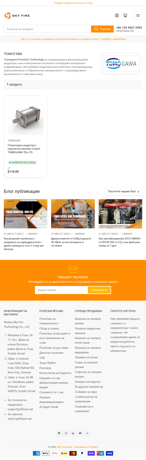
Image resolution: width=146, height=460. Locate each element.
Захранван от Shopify (86, 446)
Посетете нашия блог (122, 191)
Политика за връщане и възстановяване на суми (54, 338)
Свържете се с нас (51, 392)
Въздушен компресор (89, 386)
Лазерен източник (86, 357)
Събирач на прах (86, 392)
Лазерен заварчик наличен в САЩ (73, 3)
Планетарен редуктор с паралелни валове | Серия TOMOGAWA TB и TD (24, 149)
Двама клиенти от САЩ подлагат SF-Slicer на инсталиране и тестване (71, 242)
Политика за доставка (53, 348)
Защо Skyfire (47, 363)
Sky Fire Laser (64, 446)
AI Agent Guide (48, 407)
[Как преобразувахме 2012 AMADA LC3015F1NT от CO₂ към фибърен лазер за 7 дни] (120, 213)
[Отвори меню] (138, 15)
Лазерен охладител (88, 381)
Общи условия (49, 328)
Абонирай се (99, 290)
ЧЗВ (42, 358)
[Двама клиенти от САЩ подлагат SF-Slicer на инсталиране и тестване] (73, 213)
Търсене (105, 29)
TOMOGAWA (14, 140)
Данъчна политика (51, 352)
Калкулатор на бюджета (55, 373)
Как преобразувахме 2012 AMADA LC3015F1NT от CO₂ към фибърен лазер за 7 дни (119, 242)
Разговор (45, 368)
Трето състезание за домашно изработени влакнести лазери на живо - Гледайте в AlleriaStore (73, 39)
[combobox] (59, 29)
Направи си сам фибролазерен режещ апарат (53, 382)
